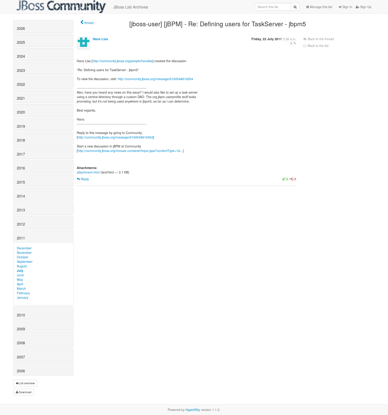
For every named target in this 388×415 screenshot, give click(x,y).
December (24, 248)
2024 (21, 56)
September (25, 261)
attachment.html (88, 172)
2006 (21, 370)
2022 (21, 84)
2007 (21, 357)
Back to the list (317, 45)
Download (24, 392)
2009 (21, 329)
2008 (21, 342)
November (24, 252)
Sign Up (365, 6)
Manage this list (320, 6)
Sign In (347, 6)
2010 (21, 315)
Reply (84, 179)
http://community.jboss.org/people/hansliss (123, 61)
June (20, 275)
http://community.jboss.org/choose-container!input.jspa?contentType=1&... (130, 150)
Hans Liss (100, 39)
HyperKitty (192, 409)
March (21, 288)
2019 (21, 126)
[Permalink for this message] (294, 43)
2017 (21, 154)
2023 (21, 70)
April (20, 284)
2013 (21, 210)
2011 (21, 238)
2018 (21, 140)
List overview (26, 383)
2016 (21, 168)
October (22, 257)
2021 (21, 98)
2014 (21, 196)
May (20, 279)
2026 (21, 28)
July (20, 270)
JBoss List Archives (130, 7)
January (22, 297)
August (22, 266)
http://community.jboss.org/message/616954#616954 (155, 79)
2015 (21, 182)
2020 (21, 112)
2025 (21, 42)
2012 (21, 224)
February (23, 293)
